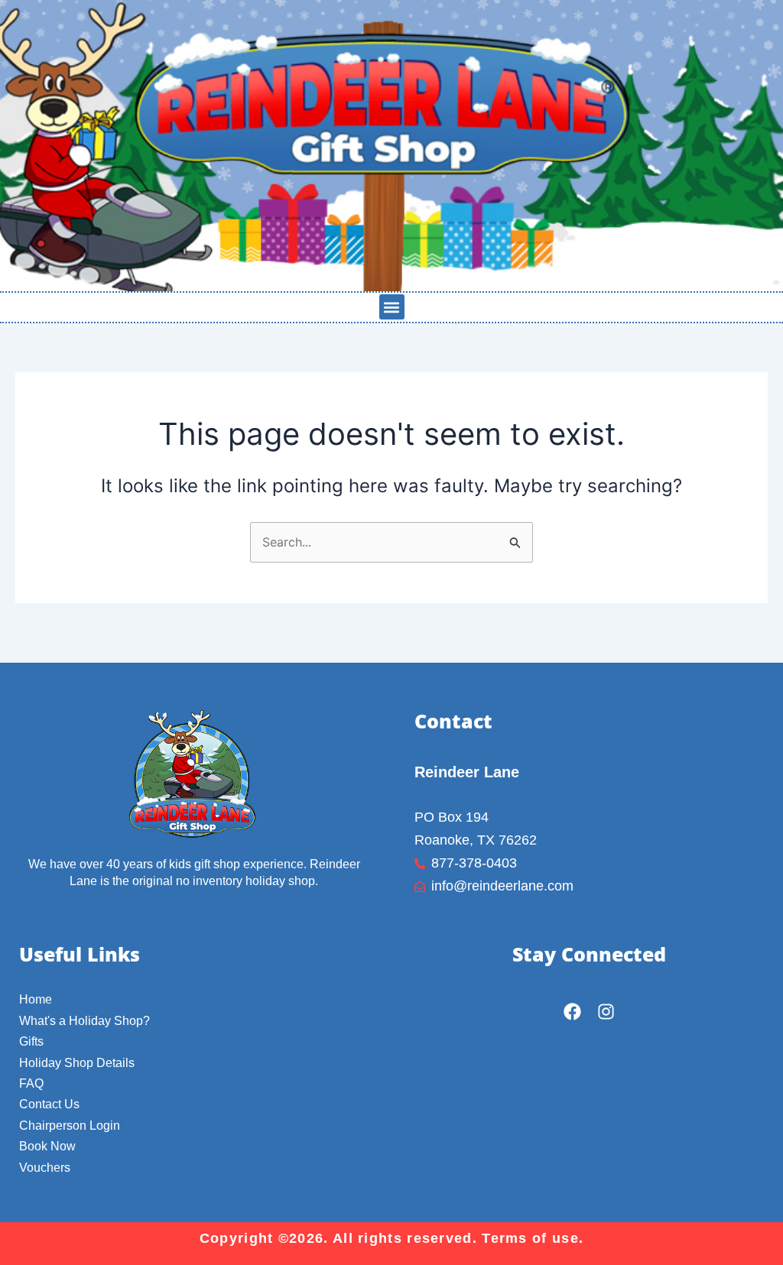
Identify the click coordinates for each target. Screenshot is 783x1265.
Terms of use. (532, 1238)
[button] (391, 306)
